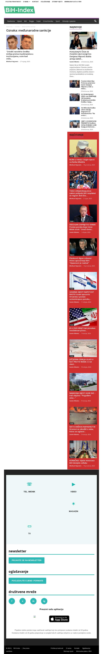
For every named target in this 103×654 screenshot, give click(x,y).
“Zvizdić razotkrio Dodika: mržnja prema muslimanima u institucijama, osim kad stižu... (19, 55)
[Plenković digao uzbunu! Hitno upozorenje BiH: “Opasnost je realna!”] (83, 247)
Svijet (38, 21)
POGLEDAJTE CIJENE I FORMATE (27, 581)
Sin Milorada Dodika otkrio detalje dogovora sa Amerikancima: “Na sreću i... (88, 111)
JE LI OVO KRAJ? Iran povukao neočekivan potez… (82, 329)
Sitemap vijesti (57, 2)
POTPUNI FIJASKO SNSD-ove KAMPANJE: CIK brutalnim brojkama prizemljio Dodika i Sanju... (88, 98)
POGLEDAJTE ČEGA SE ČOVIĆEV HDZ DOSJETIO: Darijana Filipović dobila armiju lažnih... (81, 55)
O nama (25, 2)
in (33, 601)
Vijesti (19, 21)
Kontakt (35, 2)
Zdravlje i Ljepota (68, 21)
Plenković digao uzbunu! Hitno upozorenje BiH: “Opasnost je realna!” (80, 260)
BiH (25, 21)
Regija (31, 21)
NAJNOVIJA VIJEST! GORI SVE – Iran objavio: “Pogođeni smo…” (82, 395)
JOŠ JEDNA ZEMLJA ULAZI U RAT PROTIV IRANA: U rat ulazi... (81, 361)
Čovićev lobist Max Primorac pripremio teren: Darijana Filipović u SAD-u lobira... (88, 85)
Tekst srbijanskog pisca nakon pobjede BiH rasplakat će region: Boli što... (82, 193)
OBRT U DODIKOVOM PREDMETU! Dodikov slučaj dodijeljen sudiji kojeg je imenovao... (88, 124)
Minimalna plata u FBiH (72, 2)
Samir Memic (74, 62)
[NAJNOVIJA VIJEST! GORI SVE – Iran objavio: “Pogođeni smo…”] (83, 382)
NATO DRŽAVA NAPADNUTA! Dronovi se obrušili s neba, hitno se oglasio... (82, 429)
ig (44, 601)
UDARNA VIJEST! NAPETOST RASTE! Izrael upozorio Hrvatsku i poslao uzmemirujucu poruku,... (81, 295)
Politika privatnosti (13, 2)
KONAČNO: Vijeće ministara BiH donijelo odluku (81, 461)
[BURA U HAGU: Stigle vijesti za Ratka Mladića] (83, 148)
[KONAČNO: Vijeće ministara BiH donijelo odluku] (83, 449)
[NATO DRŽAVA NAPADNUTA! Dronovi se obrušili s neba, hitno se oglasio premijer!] (83, 416)
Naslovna (11, 21)
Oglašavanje (45, 2)
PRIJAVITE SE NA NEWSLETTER (26, 560)
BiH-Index (17, 648)
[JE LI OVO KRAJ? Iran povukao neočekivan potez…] (83, 317)
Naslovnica (9, 27)
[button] (95, 21)
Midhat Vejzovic (12, 61)
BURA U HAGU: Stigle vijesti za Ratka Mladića (82, 160)
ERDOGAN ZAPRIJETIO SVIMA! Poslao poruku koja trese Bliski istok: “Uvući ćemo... (82, 227)
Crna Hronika (48, 21)
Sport (58, 21)
